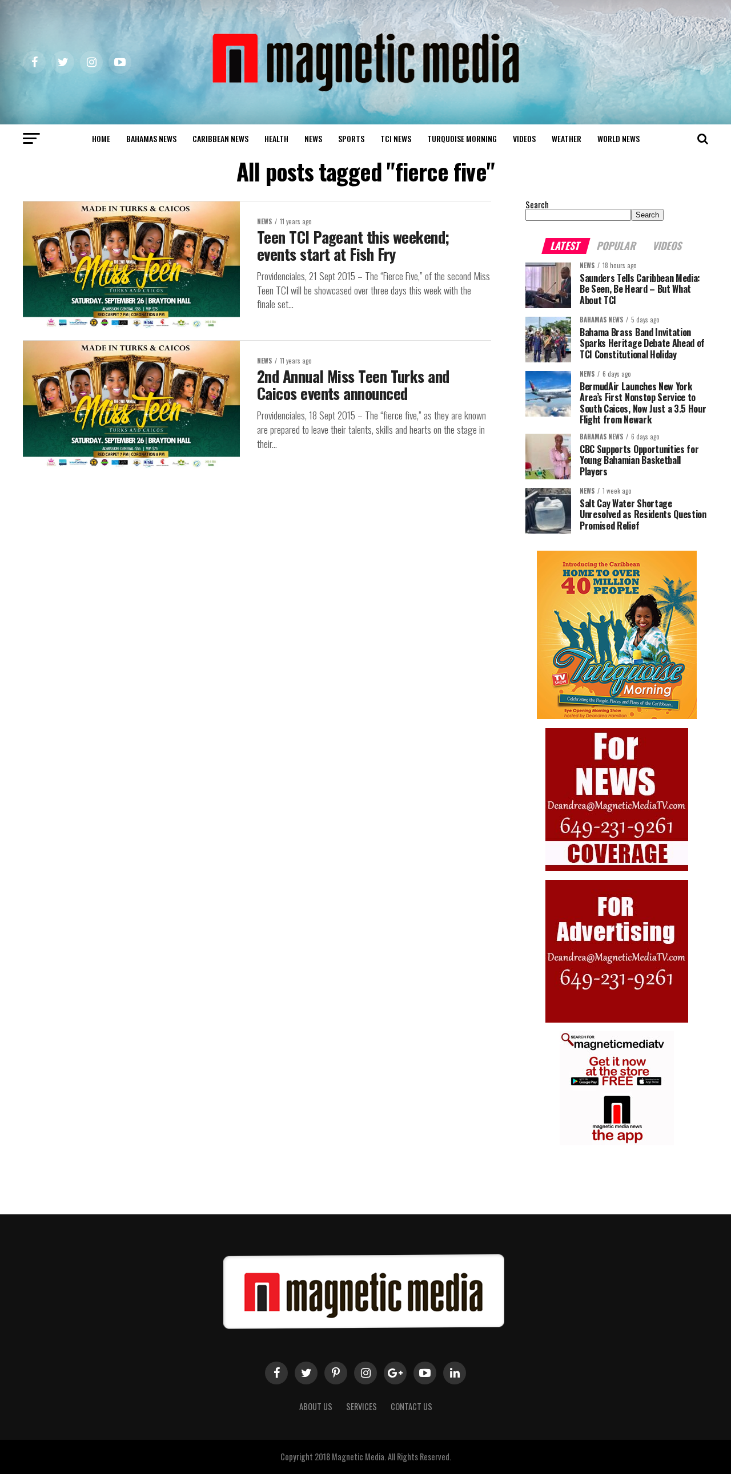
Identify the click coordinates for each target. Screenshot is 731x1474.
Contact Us (411, 1406)
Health (276, 138)
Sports (351, 138)
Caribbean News (220, 138)
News (313, 138)
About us (315, 1406)
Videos (524, 138)
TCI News (395, 138)
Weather (566, 138)
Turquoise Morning (462, 138)
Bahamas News (151, 138)
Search (537, 205)
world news (618, 138)
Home (101, 138)
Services (361, 1406)
